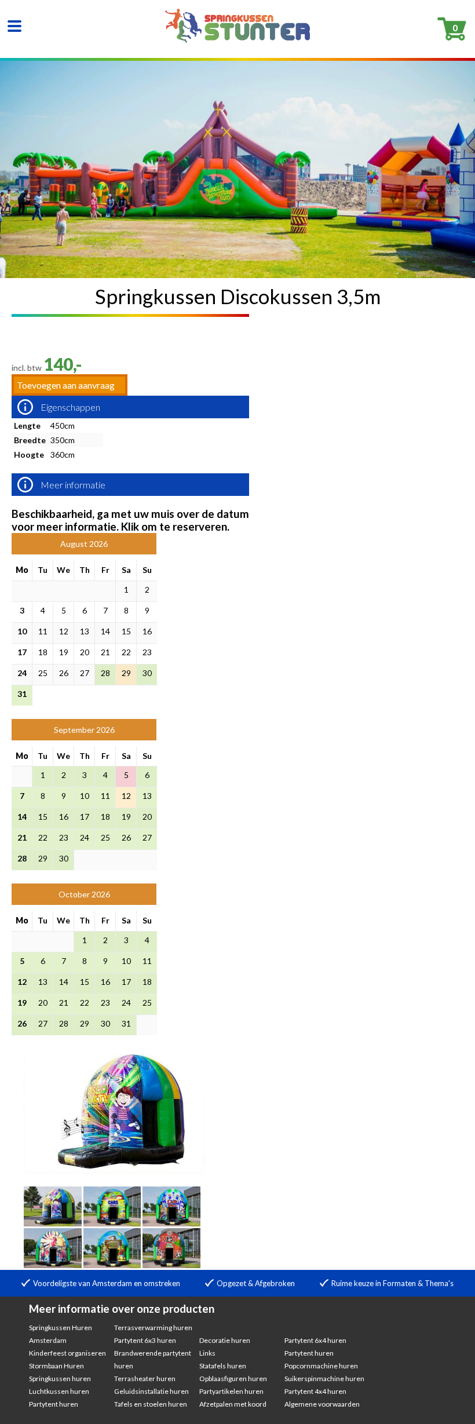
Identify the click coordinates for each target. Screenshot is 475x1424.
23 (147, 652)
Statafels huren (222, 1365)
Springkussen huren (60, 1378)
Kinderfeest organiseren (67, 1353)
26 (63, 673)
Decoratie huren (224, 1340)
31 (22, 694)
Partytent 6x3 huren (145, 1340)
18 (43, 652)
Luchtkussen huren (59, 1391)
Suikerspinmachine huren (324, 1378)
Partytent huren (53, 1404)
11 (43, 631)
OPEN (14, 26)
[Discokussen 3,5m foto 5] (53, 1264)
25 (43, 673)
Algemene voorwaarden (322, 1404)
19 (63, 652)
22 (126, 652)
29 (126, 673)
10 (22, 631)
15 (126, 631)
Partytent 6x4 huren (315, 1340)
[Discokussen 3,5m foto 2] (53, 1222)
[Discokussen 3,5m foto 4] (171, 1222)
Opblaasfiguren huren (233, 1378)
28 (105, 673)
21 (105, 652)
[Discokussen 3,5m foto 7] (171, 1264)
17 (22, 652)
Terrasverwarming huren (153, 1327)
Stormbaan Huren (56, 1365)
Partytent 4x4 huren (315, 1391)
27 (84, 673)
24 (22, 673)
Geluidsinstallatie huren (151, 1391)
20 (84, 652)
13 (84, 631)
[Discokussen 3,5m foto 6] (112, 1264)
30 (147, 673)
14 (105, 631)
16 (147, 631)
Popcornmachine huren (321, 1365)
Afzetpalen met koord (232, 1404)
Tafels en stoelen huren (150, 1404)
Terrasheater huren (145, 1378)
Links (207, 1353)
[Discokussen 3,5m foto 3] (112, 1222)
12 (63, 631)
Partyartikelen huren (231, 1391)
